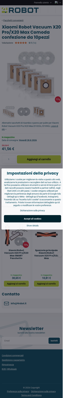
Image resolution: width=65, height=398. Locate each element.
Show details (33, 225)
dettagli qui (12, 196)
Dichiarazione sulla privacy (32, 210)
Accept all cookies (32, 219)
